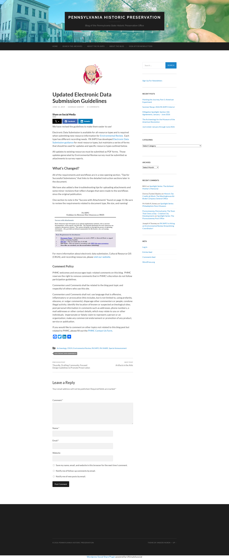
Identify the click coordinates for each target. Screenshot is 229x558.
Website (56, 453)
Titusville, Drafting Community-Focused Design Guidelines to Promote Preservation (71, 365)
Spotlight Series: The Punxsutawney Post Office (158, 217)
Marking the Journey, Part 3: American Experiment (158, 100)
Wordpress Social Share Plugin (101, 556)
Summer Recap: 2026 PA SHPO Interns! (158, 107)
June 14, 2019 (58, 107)
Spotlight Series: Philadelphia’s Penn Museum (158, 204)
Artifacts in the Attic (124, 363)
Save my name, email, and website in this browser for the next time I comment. (92, 465)
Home (55, 46)
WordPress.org (148, 262)
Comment (57, 400)
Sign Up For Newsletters (140, 46)
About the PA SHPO (96, 46)
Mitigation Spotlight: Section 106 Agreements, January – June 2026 (156, 113)
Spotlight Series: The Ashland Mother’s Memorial (157, 187)
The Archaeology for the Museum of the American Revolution (158, 120)
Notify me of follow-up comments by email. (76, 471)
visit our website (102, 257)
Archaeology (62, 348)
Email (55, 440)
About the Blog (116, 46)
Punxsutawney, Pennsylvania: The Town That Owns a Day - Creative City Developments (158, 213)
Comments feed (148, 257)
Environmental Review (111, 135)
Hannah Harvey (76, 107)
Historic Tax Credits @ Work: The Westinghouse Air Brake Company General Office (158, 196)
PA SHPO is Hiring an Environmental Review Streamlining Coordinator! (158, 225)
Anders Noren (163, 543)
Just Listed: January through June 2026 (158, 127)
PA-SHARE (104, 348)
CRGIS (70, 348)
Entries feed (147, 252)
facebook (71, 121)
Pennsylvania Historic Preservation (114, 17)
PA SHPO (95, 348)
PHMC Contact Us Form (100, 330)
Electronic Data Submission (65, 353)
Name (55, 428)
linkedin (87, 121)
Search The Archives (72, 46)
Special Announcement (118, 348)
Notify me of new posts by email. (71, 476)
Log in (144, 247)
